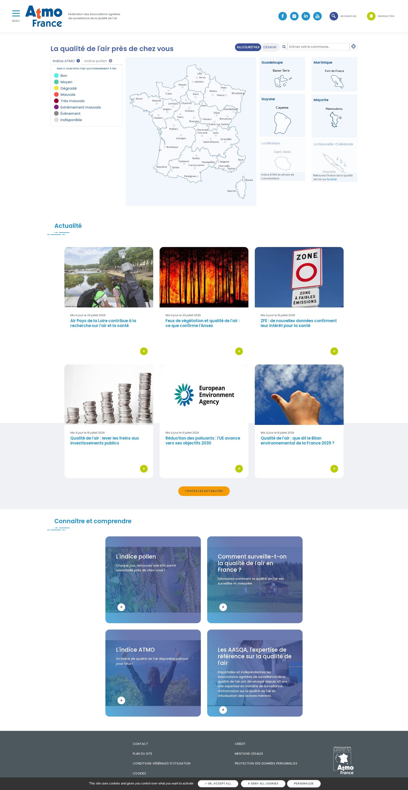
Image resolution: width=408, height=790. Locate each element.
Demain (269, 47)
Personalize (304, 783)
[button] (342, 16)
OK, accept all (219, 783)
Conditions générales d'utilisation (162, 763)
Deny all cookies (264, 783)
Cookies (139, 773)
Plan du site (142, 753)
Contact (140, 744)
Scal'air (332, 179)
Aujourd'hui (248, 47)
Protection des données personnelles (266, 763)
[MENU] (16, 13)
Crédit (240, 744)
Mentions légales (249, 753)
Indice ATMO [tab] (64, 60)
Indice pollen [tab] (96, 60)
